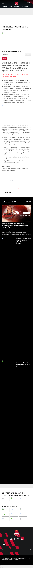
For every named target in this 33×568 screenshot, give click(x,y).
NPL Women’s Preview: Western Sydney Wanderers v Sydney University (23, 364)
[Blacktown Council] (23, 510)
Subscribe (8, 192)
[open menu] (3, 3)
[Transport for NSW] (14, 519)
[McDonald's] (23, 514)
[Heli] (6, 514)
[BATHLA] (6, 499)
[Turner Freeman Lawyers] (14, 499)
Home (3, 24)
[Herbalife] (23, 499)
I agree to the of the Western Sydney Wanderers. (16, 184)
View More (28, 201)
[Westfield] (23, 519)
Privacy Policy (13, 183)
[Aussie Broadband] (6, 510)
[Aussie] (14, 510)
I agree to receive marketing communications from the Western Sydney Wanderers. (17, 187)
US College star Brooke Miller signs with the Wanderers (15, 227)
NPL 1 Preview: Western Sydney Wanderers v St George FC (22, 242)
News (8, 24)
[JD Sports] (14, 514)
